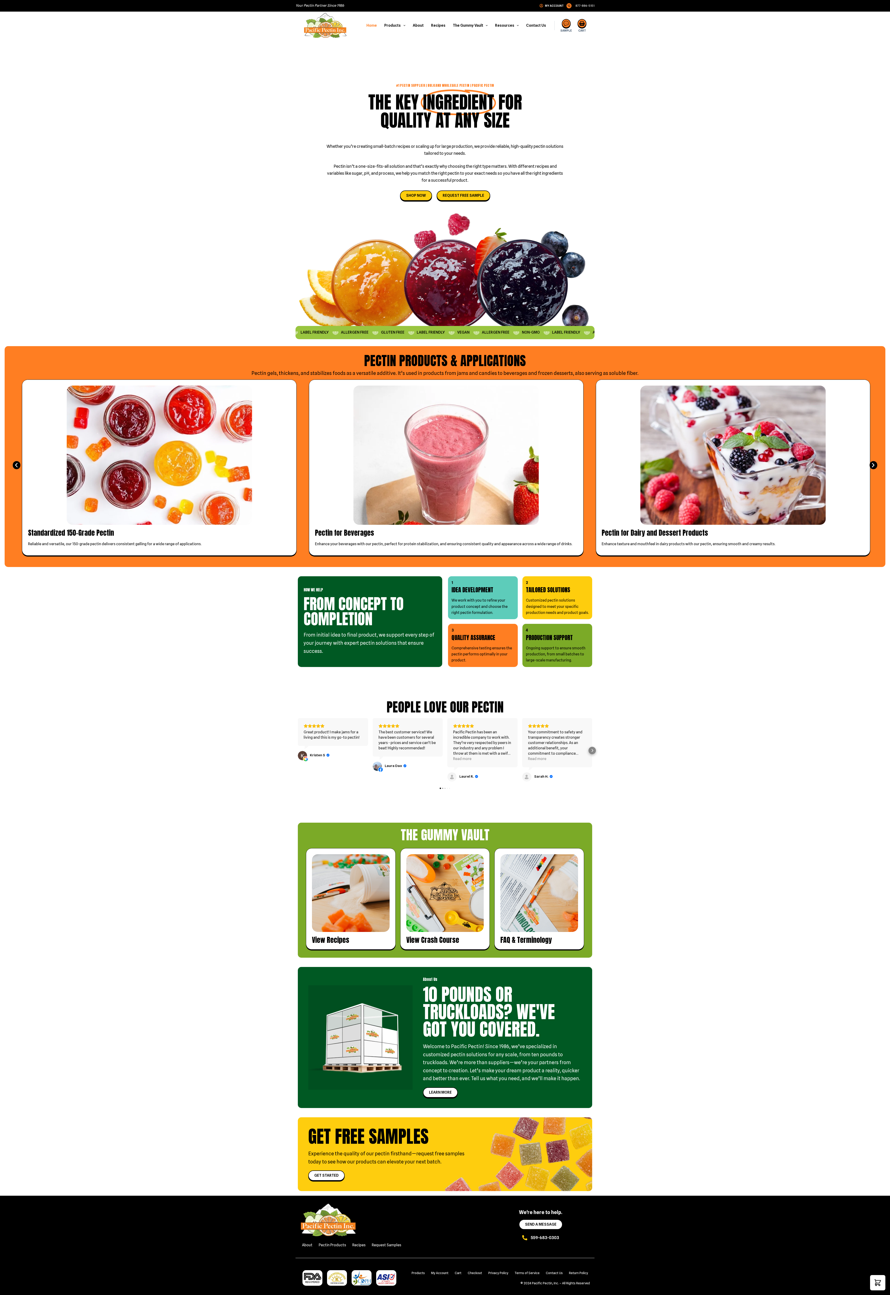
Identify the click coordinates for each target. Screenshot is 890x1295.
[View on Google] (302, 755)
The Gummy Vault (468, 25)
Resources (504, 25)
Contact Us (536, 25)
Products (392, 25)
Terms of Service (527, 1273)
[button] (16, 465)
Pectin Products (332, 1245)
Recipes (438, 25)
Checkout (475, 1273)
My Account (439, 1273)
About (418, 25)
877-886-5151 (584, 5)
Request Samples (386, 1245)
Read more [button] (462, 759)
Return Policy (578, 1273)
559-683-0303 (545, 1237)
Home (371, 25)
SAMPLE (566, 30)
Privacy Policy (498, 1273)
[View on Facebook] (377, 766)
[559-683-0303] (524, 1237)
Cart (458, 1273)
